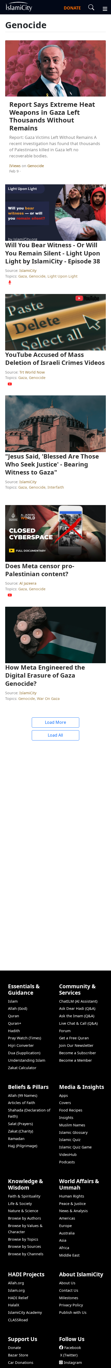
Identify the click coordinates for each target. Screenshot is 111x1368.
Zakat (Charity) (20, 1131)
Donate (14, 1347)
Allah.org (16, 1282)
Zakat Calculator (22, 1067)
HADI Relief (18, 1297)
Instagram (73, 1362)
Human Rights (71, 1196)
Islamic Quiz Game (75, 1147)
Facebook (72, 1347)
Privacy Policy (71, 1305)
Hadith (14, 1030)
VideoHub (68, 1154)
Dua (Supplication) (24, 1052)
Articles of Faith (21, 1102)
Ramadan (16, 1138)
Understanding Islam (26, 1060)
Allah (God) (17, 1008)
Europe (65, 1225)
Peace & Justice (72, 1203)
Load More (55, 722)
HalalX (13, 1305)
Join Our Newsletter (76, 1045)
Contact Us (68, 1290)
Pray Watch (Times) (24, 1038)
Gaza (22, 276)
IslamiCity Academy (25, 1312)
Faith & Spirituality (24, 1196)
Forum (64, 1030)
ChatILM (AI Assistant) (78, 1001)
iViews (15, 165)
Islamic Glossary (73, 1132)
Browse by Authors (24, 1218)
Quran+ (14, 1023)
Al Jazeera (27, 583)
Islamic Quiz (70, 1139)
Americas (67, 1218)
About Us (67, 1282)
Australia (67, 1233)
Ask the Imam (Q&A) (76, 1015)
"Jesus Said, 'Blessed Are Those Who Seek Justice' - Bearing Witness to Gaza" (52, 464)
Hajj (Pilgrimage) (22, 1145)
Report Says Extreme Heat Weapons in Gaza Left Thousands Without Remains (52, 116)
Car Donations (20, 1362)
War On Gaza (48, 698)
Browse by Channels (25, 1253)
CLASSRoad (18, 1319)
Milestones (68, 1297)
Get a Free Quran (74, 1038)
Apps (63, 1095)
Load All (55, 735)
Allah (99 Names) (22, 1095)
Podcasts (67, 1162)
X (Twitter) (68, 1355)
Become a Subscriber (77, 1052)
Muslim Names (72, 1125)
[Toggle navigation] (103, 8)
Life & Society (20, 1203)
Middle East (69, 1255)
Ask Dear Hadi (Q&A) (77, 1008)
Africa (64, 1247)
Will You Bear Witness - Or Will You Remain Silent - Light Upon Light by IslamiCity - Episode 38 (52, 253)
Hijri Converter (21, 1045)
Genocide (35, 165)
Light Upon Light (62, 276)
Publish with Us (72, 1312)
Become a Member (75, 1060)
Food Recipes (70, 1110)
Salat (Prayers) (20, 1123)
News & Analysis (73, 1210)
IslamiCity (27, 270)
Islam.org (16, 1290)
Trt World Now (32, 372)
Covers (65, 1102)
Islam (13, 1001)
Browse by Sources (24, 1246)
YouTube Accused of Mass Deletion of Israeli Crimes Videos (55, 358)
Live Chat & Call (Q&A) (78, 1023)
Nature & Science (23, 1210)
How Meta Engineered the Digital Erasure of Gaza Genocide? (45, 675)
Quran (13, 1015)
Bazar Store (18, 1355)
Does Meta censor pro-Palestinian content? (39, 570)
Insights (66, 1117)
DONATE (72, 8)
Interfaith (55, 487)
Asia (62, 1240)
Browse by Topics (23, 1239)
